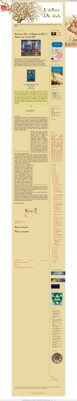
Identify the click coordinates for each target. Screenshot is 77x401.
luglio (55, 247)
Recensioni (20, 222)
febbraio (55, 256)
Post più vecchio (44, 260)
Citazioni (55, 151)
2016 (53, 169)
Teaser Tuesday (57, 140)
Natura (55, 145)
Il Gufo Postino (58, 138)
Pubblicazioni (58, 154)
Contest (59, 152)
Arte (56, 161)
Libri (52, 154)
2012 (53, 260)
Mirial (59, 32)
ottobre (55, 180)
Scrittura (59, 156)
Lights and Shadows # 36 (57, 238)
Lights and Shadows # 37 (57, 226)
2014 (53, 172)
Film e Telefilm (54, 160)
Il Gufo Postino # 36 (57, 217)
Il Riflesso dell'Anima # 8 (58, 212)
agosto (55, 183)
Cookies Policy (55, 380)
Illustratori (59, 161)
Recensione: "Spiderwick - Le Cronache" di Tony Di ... (57, 191)
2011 (53, 262)
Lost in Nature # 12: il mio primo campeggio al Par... (57, 223)
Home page (31, 260)
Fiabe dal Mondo (55, 155)
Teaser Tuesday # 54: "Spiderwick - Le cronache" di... (57, 209)
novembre (56, 178)
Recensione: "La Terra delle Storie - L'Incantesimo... (57, 241)
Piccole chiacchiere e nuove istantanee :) (57, 235)
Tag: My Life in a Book (57, 197)
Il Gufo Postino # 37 (57, 202)
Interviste (53, 158)
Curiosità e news (55, 142)
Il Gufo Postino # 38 (57, 188)
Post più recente (18, 260)
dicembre (55, 176)
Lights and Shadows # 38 (57, 215)
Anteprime (60, 144)
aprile (55, 253)
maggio (55, 251)
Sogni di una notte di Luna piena (56, 115)
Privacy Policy (55, 378)
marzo (55, 254)
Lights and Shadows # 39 (57, 200)
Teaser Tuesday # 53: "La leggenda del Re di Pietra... (57, 231)
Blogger (43, 393)
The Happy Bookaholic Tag (57, 244)
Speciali (53, 144)
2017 (53, 167)
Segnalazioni (54, 150)
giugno (55, 249)
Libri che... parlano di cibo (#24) (57, 219)
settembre (56, 181)
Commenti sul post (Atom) (24, 262)
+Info (51, 400)
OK (55, 400)
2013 (53, 174)
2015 (53, 170)
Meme (61, 150)
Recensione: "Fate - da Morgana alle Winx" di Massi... (58, 205)
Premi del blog (58, 159)
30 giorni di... (55, 141)
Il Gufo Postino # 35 (57, 228)
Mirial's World (57, 137)
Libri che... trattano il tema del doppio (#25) (58, 195)
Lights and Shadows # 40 (57, 186)
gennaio (55, 258)
